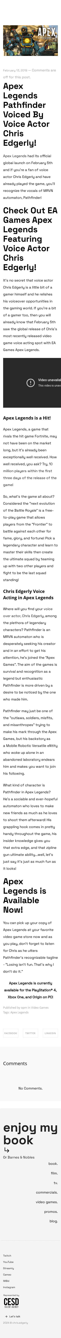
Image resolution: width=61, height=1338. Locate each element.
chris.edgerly (17, 5)
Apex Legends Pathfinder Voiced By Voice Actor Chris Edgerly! (26, 114)
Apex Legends (15, 156)
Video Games (40, 1007)
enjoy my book (30, 1133)
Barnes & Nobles (21, 1157)
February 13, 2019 (15, 70)
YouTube (8, 1262)
